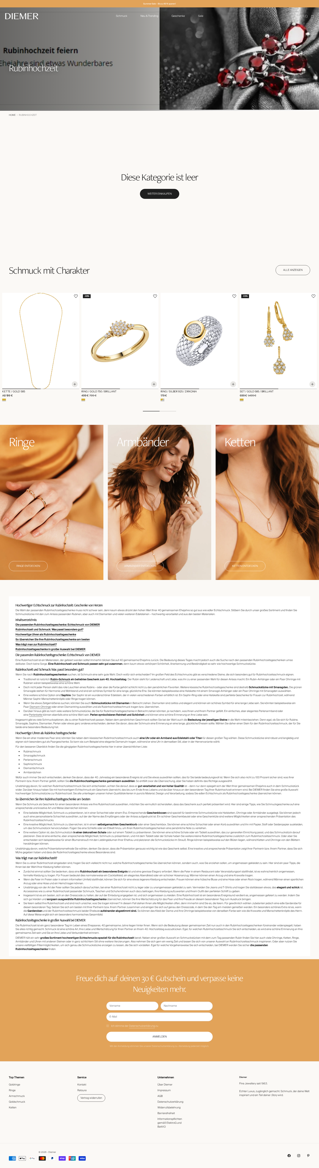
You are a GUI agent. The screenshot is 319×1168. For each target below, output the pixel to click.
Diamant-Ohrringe (40, 707)
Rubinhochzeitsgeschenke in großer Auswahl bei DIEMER (50, 649)
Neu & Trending (149, 16)
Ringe (12, 1090)
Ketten (12, 1107)
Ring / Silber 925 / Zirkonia (179, 392)
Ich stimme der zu (134, 1026)
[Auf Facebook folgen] (289, 1155)
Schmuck (121, 16)
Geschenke (178, 16)
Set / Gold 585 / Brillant (257, 392)
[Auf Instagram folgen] (299, 1155)
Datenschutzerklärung (142, 1026)
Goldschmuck (17, 1102)
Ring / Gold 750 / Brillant (98, 392)
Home (12, 115)
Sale (200, 16)
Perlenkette (35, 715)
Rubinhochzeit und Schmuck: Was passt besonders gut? (49, 629)
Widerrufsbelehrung (169, 1107)
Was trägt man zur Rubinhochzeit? (36, 644)
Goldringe (14, 1085)
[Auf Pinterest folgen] (308, 1155)
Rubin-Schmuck (60, 679)
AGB (160, 1096)
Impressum (164, 1090)
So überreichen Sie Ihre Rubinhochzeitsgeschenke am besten (53, 639)
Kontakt (81, 1085)
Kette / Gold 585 (13, 392)
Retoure (82, 1090)
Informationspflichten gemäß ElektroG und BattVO (169, 1123)
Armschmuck (17, 1096)
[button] (294, 16)
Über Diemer (164, 1085)
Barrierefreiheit (166, 1113)
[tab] (49, 270)
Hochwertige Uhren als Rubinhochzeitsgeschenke (46, 634)
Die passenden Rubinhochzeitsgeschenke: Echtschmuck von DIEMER (58, 625)
